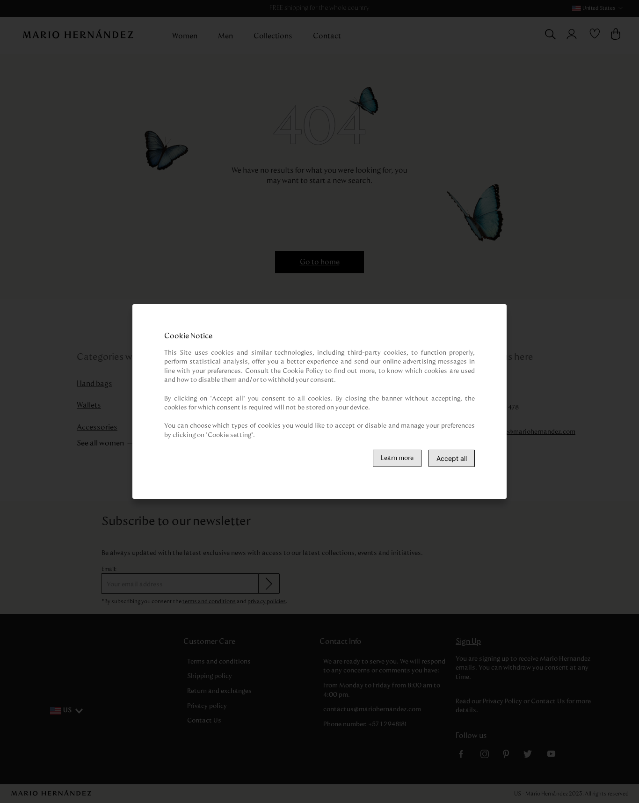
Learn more (397, 458)
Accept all (451, 458)
